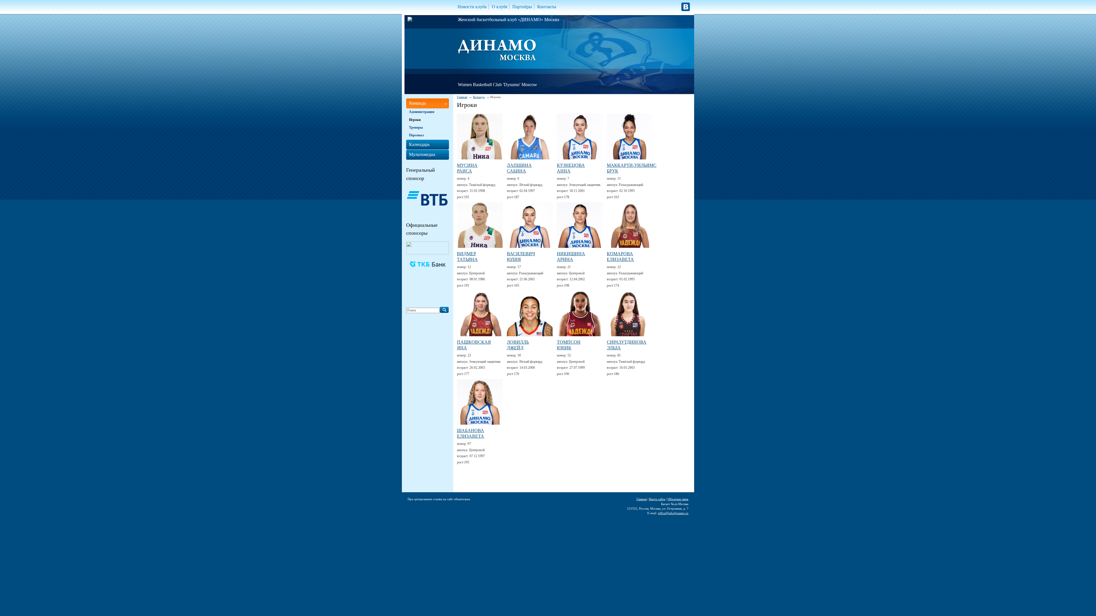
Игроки (415, 120)
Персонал (416, 135)
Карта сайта (657, 499)
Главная (462, 97)
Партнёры (522, 6)
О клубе (499, 6)
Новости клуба (472, 6)
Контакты (546, 6)
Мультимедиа (422, 154)
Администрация (421, 112)
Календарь (419, 144)
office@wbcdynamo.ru (673, 513)
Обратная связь (678, 499)
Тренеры (416, 127)
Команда (479, 97)
